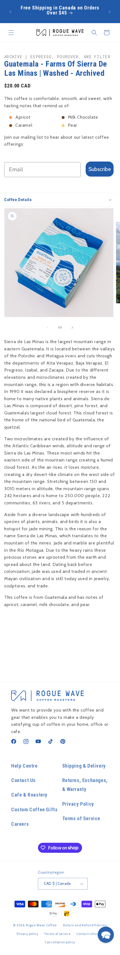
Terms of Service (81, 818)
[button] (11, 32)
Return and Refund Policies (85, 925)
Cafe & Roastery (29, 795)
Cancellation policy (60, 942)
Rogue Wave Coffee (41, 925)
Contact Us (23, 780)
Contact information (92, 934)
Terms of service (57, 934)
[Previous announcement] (10, 12)
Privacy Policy (78, 804)
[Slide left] (48, 327)
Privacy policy (28, 934)
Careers (20, 824)
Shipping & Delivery (84, 766)
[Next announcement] (110, 12)
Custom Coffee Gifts (34, 809)
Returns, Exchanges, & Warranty (85, 784)
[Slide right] (72, 327)
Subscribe (99, 169)
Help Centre (24, 766)
